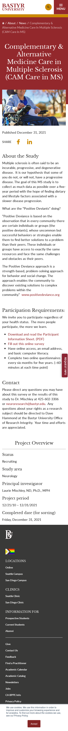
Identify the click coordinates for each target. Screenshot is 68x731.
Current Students (14, 624)
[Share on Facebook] (18, 142)
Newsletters (12, 682)
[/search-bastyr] (48, 7)
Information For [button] (22, 612)
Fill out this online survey (26, 343)
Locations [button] (15, 561)
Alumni (9, 631)
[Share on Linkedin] (29, 142)
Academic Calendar (16, 669)
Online (9, 567)
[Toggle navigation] (61, 7)
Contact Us (11, 650)
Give (8, 644)
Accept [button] (34, 723)
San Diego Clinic (14, 602)
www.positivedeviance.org (40, 294)
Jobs (8, 688)
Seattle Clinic (12, 596)
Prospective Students (17, 618)
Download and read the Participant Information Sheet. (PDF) (33, 336)
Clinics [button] (12, 589)
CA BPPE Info (13, 695)
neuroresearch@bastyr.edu (25, 403)
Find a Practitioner (15, 663)
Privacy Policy (13, 701)
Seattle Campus (14, 574)
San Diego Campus (15, 580)
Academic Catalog (15, 676)
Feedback (10, 656)
